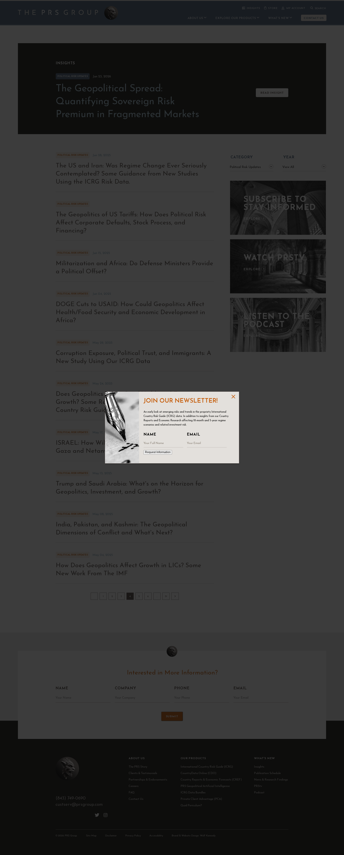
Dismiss (233, 396)
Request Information (158, 452)
